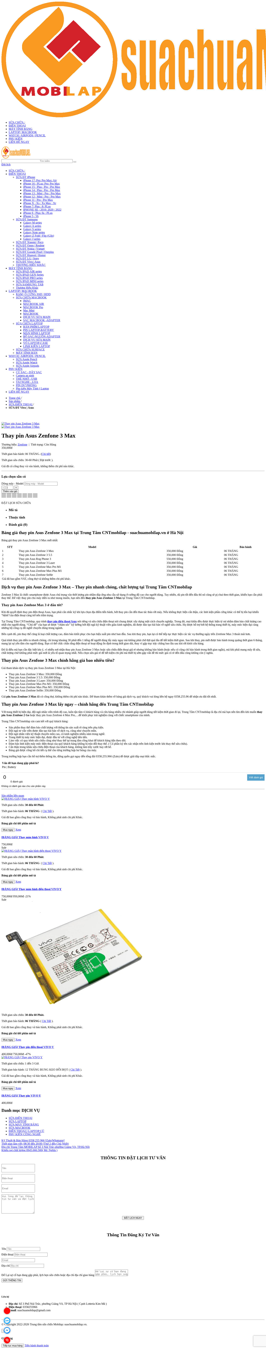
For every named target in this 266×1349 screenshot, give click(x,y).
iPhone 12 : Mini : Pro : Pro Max (42, 196)
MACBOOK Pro (33, 307)
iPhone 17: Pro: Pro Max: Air (40, 180)
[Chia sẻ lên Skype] (30, 495)
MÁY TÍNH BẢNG (20, 128)
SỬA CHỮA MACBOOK (31, 297)
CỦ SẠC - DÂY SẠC (29, 372)
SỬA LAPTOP (17, 1121)
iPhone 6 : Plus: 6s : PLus (37, 212)
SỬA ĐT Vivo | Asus (28, 261)
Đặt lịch (5, 164)
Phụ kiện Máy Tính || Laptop (32, 388)
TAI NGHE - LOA (27, 382)
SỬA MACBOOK (19, 1127)
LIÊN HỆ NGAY (19, 141)
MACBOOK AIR (33, 303)
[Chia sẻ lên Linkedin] (14, 495)
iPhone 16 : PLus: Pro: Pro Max (41, 183)
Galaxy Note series (34, 232)
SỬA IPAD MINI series (29, 281)
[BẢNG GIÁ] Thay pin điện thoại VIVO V (27, 1047)
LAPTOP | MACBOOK (23, 132)
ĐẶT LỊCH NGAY (133, 1218)
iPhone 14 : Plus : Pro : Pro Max (41, 190)
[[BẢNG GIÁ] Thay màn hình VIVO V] (25, 798)
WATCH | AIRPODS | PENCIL (27, 135)
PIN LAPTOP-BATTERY (38, 330)
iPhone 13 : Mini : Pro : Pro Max (42, 193)
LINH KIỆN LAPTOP (36, 346)
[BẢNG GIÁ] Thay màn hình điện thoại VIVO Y (31, 889)
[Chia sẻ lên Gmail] (24, 495)
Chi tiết (46, 453)
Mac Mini (28, 310)
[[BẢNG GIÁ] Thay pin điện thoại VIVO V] (73, 1008)
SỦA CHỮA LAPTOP (29, 323)
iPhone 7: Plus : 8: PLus (37, 206)
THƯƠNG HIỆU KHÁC (31, 264)
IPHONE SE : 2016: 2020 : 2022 (42, 209)
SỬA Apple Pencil (26, 359)
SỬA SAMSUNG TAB (29, 284)
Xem (18, 829)
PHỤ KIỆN (15, 138)
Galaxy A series (32, 225)
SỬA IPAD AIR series (29, 271)
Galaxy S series (32, 229)
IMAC (27, 300)
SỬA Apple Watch (26, 362)
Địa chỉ (5, 1265)
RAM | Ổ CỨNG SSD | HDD (33, 294)
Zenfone (22, 444)
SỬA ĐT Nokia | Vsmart (30, 248)
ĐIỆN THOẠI (17, 125)
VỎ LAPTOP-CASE (35, 343)
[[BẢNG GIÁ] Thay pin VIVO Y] (22, 1057)
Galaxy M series (32, 222)
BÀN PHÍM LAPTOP (36, 326)
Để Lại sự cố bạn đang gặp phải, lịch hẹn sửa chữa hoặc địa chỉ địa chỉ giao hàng (47, 1275)
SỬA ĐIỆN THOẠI (20, 1118)
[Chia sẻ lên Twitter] (9, 495)
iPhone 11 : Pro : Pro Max (38, 199)
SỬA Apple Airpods (27, 365)
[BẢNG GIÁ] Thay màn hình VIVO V (25, 837)
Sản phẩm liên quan (12, 795)
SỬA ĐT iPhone (25, 177)
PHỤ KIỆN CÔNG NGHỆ (25, 1134)
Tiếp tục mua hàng (12, 1345)
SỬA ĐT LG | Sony (27, 258)
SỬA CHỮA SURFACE (30, 349)
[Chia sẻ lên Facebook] (3, 495)
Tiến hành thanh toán (37, 1345)
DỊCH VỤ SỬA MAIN (36, 317)
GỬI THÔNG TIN (12, 1280)
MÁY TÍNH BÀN (26, 352)
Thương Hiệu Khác (27, 287)
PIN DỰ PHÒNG (26, 385)
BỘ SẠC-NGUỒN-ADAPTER (41, 336)
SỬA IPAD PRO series (29, 277)
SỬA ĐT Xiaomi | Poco (29, 242)
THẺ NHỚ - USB (26, 378)
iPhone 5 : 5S (31, 216)
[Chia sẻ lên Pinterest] (19, 495)
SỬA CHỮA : (17, 122)
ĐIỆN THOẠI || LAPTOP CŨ (26, 1131)
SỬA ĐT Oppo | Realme (30, 245)
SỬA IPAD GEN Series (30, 274)
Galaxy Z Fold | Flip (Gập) (38, 235)
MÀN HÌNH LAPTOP (36, 333)
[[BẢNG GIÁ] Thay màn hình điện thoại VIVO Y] (31, 850)
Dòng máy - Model (12, 483)
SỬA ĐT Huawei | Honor (31, 255)
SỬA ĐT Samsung (27, 219)
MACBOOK (30, 313)
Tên (3, 1248)
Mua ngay (8, 830)
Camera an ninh (25, 375)
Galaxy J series (31, 238)
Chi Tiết (47, 811)
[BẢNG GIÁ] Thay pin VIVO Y (21, 1095)
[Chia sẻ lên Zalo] (35, 495)
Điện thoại (7, 1254)
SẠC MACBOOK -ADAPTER (41, 320)
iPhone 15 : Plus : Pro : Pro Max (41, 186)
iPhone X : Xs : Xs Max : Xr (39, 203)
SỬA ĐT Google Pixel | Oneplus (35, 251)
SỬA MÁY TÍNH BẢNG (24, 1124)
